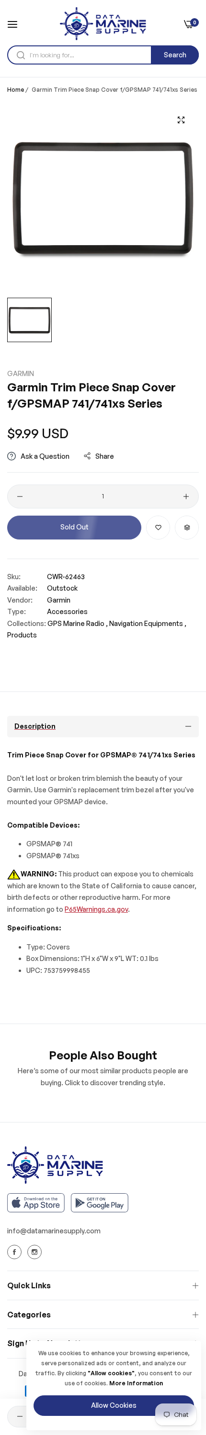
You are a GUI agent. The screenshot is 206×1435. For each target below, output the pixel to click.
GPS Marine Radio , (77, 623)
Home (15, 89)
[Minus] (19, 496)
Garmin (20, 373)
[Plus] (186, 496)
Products (22, 635)
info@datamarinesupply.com (54, 1231)
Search (175, 55)
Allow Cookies (114, 1405)
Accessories (67, 611)
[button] (158, 527)
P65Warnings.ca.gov (96, 909)
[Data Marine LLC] (103, 23)
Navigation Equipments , (147, 623)
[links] (15, 1252)
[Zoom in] (181, 119)
